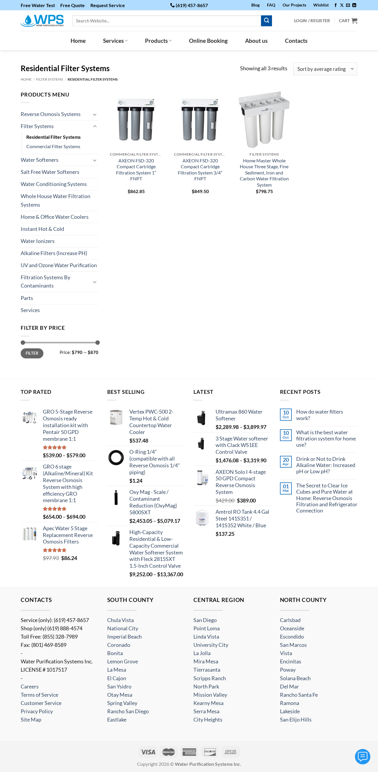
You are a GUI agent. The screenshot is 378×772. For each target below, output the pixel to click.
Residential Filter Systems (53, 137)
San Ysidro (119, 686)
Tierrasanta (206, 670)
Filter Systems (49, 79)
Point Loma (206, 628)
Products (156, 40)
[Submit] (266, 20)
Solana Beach (295, 678)
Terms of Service (39, 695)
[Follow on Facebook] (336, 5)
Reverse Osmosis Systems (51, 114)
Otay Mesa (119, 695)
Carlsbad (290, 620)
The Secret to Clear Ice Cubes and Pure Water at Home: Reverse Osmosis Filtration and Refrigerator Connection (326, 497)
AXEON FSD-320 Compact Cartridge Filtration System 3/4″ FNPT (200, 170)
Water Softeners (39, 160)
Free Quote (72, 5)
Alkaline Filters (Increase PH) (54, 253)
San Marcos (293, 645)
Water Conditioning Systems (54, 184)
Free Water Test (38, 5)
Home (78, 40)
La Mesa (116, 670)
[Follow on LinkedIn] (354, 5)
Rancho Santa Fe (299, 695)
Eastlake (116, 719)
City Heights (207, 719)
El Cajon (116, 678)
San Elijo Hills (296, 719)
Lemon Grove (122, 661)
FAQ (271, 4)
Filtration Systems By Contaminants (45, 281)
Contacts (296, 40)
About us (256, 40)
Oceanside (292, 628)
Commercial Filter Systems (53, 146)
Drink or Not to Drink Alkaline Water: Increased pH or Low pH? (325, 465)
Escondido (292, 637)
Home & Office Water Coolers (55, 217)
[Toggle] (94, 114)
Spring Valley (122, 703)
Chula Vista (120, 620)
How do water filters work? (319, 415)
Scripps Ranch (209, 678)
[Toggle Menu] (362, 756)
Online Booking (208, 40)
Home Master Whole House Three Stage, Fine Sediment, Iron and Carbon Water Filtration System (264, 172)
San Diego (205, 620)
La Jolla (202, 653)
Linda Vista (206, 637)
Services (113, 40)
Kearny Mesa (208, 703)
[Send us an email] (348, 5)
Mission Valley (210, 695)
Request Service (107, 5)
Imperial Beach (124, 637)
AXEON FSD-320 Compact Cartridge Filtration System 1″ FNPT (136, 170)
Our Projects (294, 4)
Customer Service (41, 703)
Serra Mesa (206, 711)
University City (210, 645)
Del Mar (289, 686)
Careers (30, 686)
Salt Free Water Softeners (50, 172)
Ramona (289, 703)
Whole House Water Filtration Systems (55, 200)
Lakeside (290, 711)
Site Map (31, 719)
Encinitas (290, 661)
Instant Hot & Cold (42, 229)
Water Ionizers (38, 241)
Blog (255, 4)
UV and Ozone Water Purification (59, 265)
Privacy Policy (37, 711)
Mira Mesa (205, 661)
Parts (27, 298)
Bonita (115, 653)
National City (122, 628)
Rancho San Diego (128, 711)
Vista (286, 653)
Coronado (118, 645)
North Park (206, 686)
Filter (32, 353)
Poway (288, 670)
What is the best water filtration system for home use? (326, 438)
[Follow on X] (342, 5)
